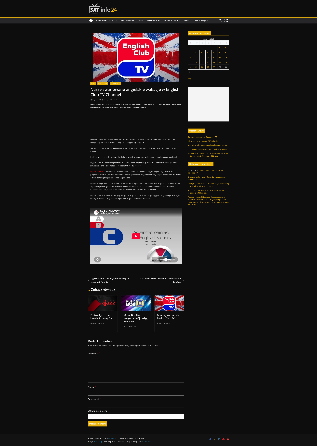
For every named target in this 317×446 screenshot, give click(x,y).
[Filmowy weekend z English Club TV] (169, 297)
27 (208, 67)
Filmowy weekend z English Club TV (168, 316)
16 (226, 57)
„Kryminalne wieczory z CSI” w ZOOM (203, 141)
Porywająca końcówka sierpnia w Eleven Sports (207, 149)
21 (214, 62)
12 (202, 57)
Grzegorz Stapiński (110, 100)
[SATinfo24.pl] (91, 20)
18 (196, 62)
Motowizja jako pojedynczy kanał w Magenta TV (207, 145)
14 (214, 57)
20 (208, 62)
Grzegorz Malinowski (196, 177)
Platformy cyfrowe (105, 20)
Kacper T (191, 190)
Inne (186, 20)
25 (196, 67)
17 (190, 62)
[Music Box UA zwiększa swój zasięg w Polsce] (136, 297)
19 (202, 62)
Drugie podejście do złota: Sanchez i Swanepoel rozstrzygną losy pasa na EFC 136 (208, 202)
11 (196, 57)
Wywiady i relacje (172, 20)
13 (208, 57)
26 (202, 67)
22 (220, 62)
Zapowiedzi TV (153, 20)
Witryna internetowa (97, 411)
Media (93, 84)
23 (226, 62)
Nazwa (92, 387)
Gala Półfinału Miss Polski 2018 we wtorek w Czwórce (160, 280)
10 (190, 57)
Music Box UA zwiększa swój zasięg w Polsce (135, 318)
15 (220, 57)
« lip (189, 78)
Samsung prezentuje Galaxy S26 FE (202, 137)
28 (214, 67)
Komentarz (94, 353)
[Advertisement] (208, 104)
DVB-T (140, 20)
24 (190, 67)
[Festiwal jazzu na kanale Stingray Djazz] (103, 297)
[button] (116, 20)
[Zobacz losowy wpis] (226, 20)
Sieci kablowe (127, 20)
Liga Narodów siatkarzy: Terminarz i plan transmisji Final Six (110, 280)
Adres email (94, 399)
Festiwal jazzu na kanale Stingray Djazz (102, 316)
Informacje (200, 20)
